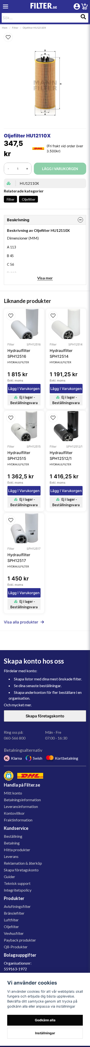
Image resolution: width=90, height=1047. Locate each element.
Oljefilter (28, 199)
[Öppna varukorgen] (84, 7)
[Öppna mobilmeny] (5, 6)
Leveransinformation (21, 806)
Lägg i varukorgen (24, 388)
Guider (9, 876)
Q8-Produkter (16, 946)
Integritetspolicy (17, 890)
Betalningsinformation (22, 799)
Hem (4, 27)
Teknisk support (17, 883)
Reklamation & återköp (23, 863)
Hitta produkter (17, 849)
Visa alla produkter (21, 622)
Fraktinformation (18, 820)
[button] (45, 37)
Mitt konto (13, 793)
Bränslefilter (14, 913)
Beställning (13, 836)
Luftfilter (11, 920)
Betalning (12, 843)
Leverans (11, 856)
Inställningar (45, 1033)
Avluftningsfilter (17, 906)
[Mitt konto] (77, 6)
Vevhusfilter (14, 933)
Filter (15, 27)
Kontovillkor (14, 813)
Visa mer (45, 278)
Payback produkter (20, 940)
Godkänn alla (45, 1020)
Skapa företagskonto (45, 716)
